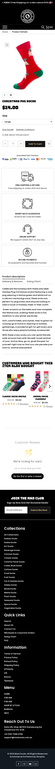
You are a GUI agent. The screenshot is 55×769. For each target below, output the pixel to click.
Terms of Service (12, 653)
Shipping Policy (11, 665)
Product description (13, 276)
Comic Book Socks (13, 565)
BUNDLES (8, 709)
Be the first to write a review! (27, 476)
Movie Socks (10, 588)
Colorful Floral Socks (14, 561)
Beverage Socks (12, 550)
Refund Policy (11, 661)
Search (7, 621)
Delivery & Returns (12, 281)
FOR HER (8, 697)
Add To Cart (35, 143)
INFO (6, 713)
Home (5, 32)
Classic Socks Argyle (14, 396)
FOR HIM (8, 701)
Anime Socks (10, 542)
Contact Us (9, 629)
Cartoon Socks (11, 554)
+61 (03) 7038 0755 (13, 734)
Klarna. (7, 677)
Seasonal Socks (12, 600)
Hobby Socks (10, 585)
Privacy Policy (11, 657)
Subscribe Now (39, 510)
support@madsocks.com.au (18, 737)
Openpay (8, 680)
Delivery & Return (25, 129)
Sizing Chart (34, 281)
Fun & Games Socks (14, 581)
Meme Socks (10, 592)
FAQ (6, 640)
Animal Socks (10, 538)
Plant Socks (10, 596)
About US (8, 625)
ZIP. (6, 673)
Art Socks (8, 546)
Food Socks (9, 573)
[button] (49, 386)
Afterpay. (9, 669)
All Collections (11, 534)
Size (4, 116)
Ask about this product (16, 135)
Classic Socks (11, 558)
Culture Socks (11, 569)
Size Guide (7, 129)
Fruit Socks (9, 577)
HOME (7, 694)
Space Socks (10, 604)
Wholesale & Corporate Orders (19, 632)
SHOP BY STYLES (12, 705)
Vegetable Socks (12, 608)
